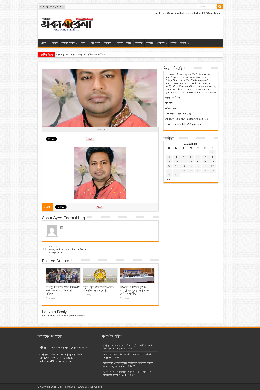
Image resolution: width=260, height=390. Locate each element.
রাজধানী (107, 43)
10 (176, 161)
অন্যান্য (183, 43)
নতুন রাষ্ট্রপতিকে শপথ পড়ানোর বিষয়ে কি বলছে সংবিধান (98, 289)
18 (183, 166)
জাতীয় (55, 43)
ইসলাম (173, 43)
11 (183, 161)
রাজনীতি (139, 43)
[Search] (220, 6)
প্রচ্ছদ (43, 43)
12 (190, 161)
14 (205, 161)
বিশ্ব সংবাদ (95, 43)
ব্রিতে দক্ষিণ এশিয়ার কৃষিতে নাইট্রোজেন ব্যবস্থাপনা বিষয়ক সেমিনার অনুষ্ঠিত (134, 290)
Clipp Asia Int (95, 386)
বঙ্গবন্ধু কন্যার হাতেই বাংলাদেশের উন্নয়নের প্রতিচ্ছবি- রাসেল (68, 249)
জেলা (83, 43)
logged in (61, 315)
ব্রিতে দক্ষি (60, 54)
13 (198, 161)
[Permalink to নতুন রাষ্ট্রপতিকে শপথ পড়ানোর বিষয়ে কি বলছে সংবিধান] (100, 275)
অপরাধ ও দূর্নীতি (124, 43)
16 (169, 166)
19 (190, 166)
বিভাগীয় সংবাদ (68, 43)
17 (176, 166)
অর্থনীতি (149, 43)
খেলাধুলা (160, 43)
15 (212, 161)
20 (198, 166)
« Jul (167, 179)
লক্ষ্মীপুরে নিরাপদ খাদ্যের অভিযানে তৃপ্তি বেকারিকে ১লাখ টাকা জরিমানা (63, 290)
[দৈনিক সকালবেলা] (66, 25)
